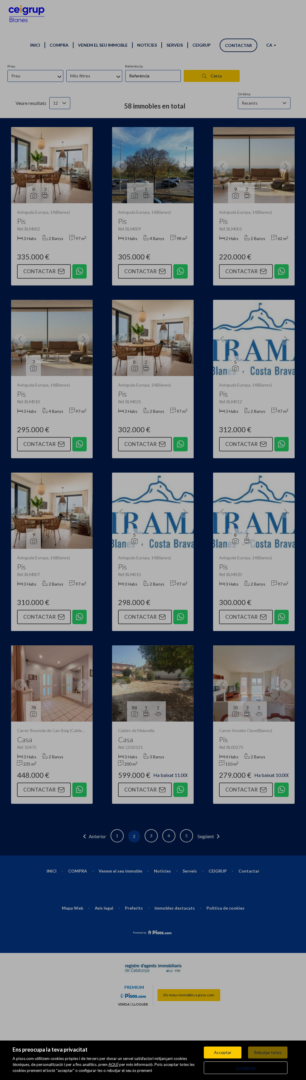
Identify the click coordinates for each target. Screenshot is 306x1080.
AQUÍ (113, 1064)
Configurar (246, 1067)
